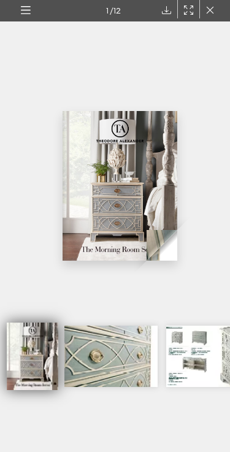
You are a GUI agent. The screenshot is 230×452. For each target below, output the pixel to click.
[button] (25, 10)
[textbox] (94, 11)
